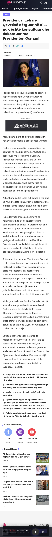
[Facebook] (8, 436)
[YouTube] (47, 525)
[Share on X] (13, 46)
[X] (43, 525)
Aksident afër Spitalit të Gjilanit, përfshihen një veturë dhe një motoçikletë (18, 499)
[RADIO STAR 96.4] (16, 3)
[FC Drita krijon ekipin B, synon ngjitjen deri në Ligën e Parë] (42, 458)
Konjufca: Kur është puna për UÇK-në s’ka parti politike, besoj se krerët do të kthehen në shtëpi (25, 377)
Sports (5, 461)
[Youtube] (32, 436)
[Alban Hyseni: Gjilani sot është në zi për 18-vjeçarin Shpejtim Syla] (42, 470)
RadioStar (8, 52)
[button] (5, 3)
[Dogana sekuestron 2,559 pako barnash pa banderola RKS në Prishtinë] (42, 485)
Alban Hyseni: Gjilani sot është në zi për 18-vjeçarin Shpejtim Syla (17, 470)
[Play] (35, 531)
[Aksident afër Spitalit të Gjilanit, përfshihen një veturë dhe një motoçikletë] (42, 500)
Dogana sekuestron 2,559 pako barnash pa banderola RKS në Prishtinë (18, 484)
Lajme (6, 15)
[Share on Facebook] (9, 46)
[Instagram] (20, 436)
